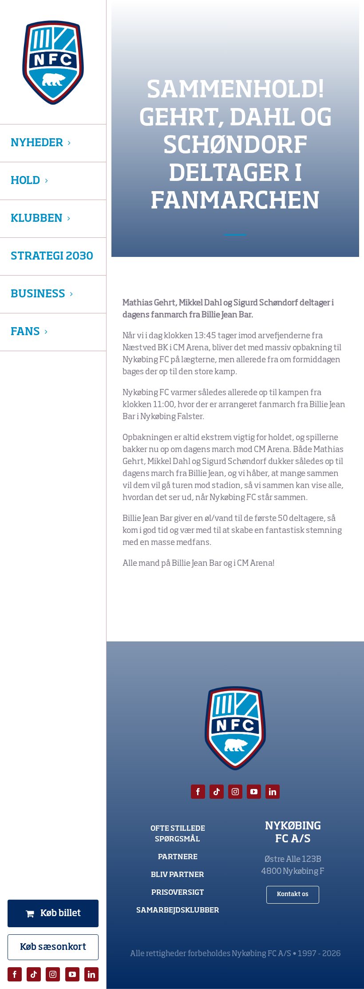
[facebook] (15, 974)
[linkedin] (91, 974)
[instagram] (53, 974)
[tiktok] (34, 974)
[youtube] (72, 974)
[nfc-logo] (53, 62)
